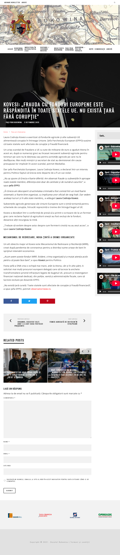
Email (7, 454)
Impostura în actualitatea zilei (30, 49)
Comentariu (9, 398)
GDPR (91, 49)
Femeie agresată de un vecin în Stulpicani (63, 323)
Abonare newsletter (12, 2)
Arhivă (24, 2)
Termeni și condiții (80, 542)
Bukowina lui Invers (18, 49)
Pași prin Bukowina (69, 49)
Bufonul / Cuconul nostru (44, 49)
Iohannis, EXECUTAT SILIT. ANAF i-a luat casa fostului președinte (29, 324)
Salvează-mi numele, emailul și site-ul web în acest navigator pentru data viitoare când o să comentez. (48, 480)
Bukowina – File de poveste (80, 49)
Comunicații (100, 49)
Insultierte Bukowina (59, 49)
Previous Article (24, 319)
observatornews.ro (41, 288)
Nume (7, 442)
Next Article (73, 319)
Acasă (10, 49)
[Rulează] (100, 162)
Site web (7, 465)
